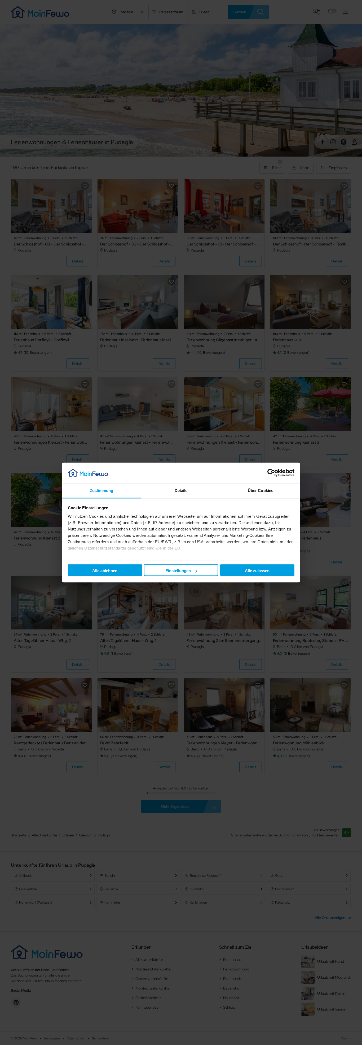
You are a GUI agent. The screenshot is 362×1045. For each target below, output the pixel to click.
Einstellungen (178, 570)
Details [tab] (181, 490)
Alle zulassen (257, 570)
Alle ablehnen (104, 570)
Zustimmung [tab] (101, 490)
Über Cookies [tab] (260, 490)
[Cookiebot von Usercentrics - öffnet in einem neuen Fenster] (271, 473)
